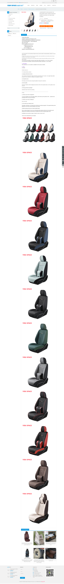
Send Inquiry (43, 26)
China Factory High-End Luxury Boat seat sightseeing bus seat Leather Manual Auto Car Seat (27, 560)
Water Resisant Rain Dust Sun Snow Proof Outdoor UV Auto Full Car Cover (51, 543)
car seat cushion (48, 21)
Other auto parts (11, 25)
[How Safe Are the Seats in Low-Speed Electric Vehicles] (8, 576)
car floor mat (10, 22)
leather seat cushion (44, 20)
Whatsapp (50, 26)
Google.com (10, 33)
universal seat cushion (50, 20)
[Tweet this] (43, 23)
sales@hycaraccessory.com (24, 2)
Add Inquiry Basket (43, 28)
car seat (26, 56)
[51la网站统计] (43, 581)
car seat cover (43, 21)
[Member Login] (54, 1)
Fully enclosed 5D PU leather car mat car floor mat (50, 560)
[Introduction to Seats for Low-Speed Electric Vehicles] (8, 573)
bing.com (9, 35)
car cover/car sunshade (12, 18)
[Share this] (41, 23)
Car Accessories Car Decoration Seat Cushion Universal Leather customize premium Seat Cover (27, 543)
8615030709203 (36, 570)
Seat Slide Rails (11, 19)
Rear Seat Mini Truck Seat (39, 546)
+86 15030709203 (10, 2)
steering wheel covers (12, 23)
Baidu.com (14, 33)
